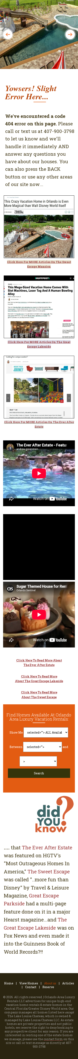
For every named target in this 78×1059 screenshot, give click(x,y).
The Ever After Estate (47, 847)
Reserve (48, 987)
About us (50, 983)
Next (70, 34)
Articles (68, 983)
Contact (30, 987)
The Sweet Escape (48, 871)
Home (8, 983)
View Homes (28, 983)
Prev (8, 34)
